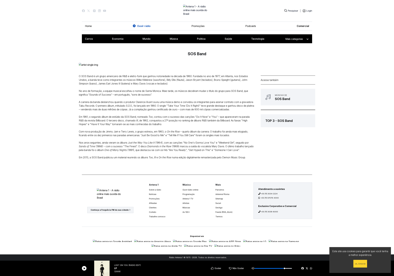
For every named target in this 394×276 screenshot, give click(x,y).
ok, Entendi (360, 263)
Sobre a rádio (155, 190)
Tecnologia (257, 38)
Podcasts (250, 26)
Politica (201, 38)
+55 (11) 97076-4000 (270, 198)
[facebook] (302, 268)
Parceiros (219, 190)
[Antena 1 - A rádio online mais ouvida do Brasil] (197, 11)
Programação (189, 194)
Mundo (147, 38)
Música (174, 38)
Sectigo (219, 207)
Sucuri (218, 203)
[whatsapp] (311, 268)
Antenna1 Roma (222, 194)
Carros (89, 38)
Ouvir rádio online (190, 190)
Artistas (186, 203)
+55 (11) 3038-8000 (269, 212)
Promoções (198, 26)
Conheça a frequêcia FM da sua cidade (110, 210)
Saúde (228, 38)
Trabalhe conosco (157, 216)
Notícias (152, 194)
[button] (83, 10)
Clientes (153, 207)
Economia (117, 38)
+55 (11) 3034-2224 (269, 194)
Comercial (303, 26)
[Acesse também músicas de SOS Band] (288, 97)
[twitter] (307, 268)
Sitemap (219, 199)
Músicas (186, 207)
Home (88, 26)
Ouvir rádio (144, 26)
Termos (219, 216)
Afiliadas (153, 203)
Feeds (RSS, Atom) (223, 212)
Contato (152, 212)
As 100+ (186, 212)
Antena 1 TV (188, 199)
